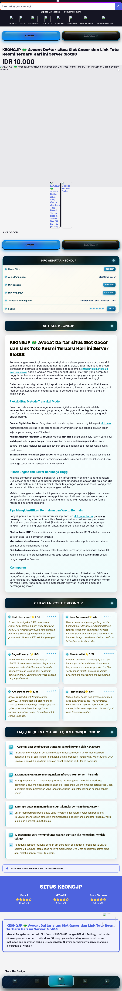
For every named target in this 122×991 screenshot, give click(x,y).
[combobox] (57, 6)
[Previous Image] (2, 126)
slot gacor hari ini (83, 516)
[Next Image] (119, 126)
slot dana (106, 423)
